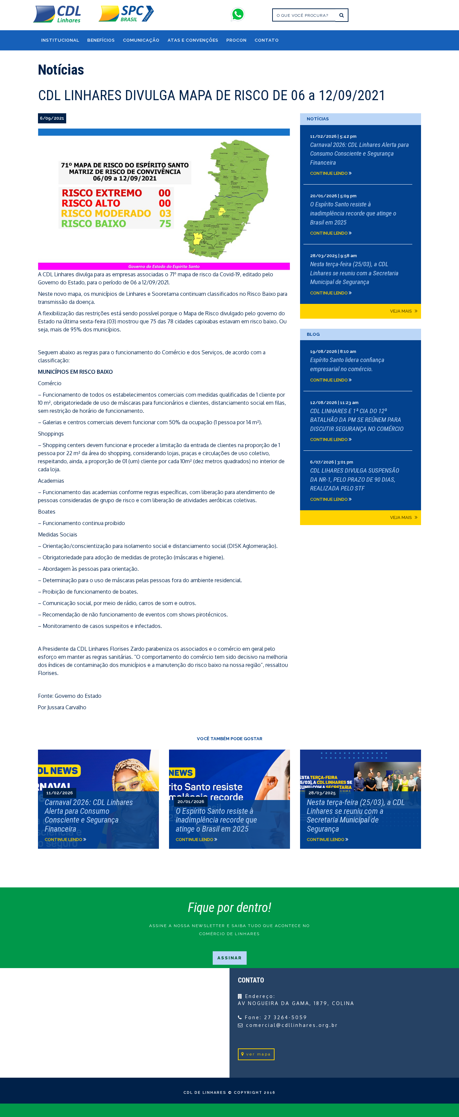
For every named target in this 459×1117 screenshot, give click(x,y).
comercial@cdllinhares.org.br (292, 1025)
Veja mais (401, 311)
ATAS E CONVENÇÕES (193, 40)
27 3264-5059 (285, 1017)
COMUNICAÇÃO (141, 40)
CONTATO (267, 40)
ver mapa (258, 1054)
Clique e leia (360, 155)
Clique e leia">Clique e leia (98, 799)
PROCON (236, 40)
